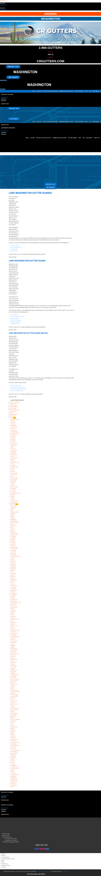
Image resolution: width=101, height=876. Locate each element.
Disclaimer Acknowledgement (43, 871)
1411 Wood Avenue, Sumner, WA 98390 (25, 871)
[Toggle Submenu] (14, 418)
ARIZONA (50, 13)
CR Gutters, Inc (3, 0)
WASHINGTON (50, 18)
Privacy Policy (65, 871)
